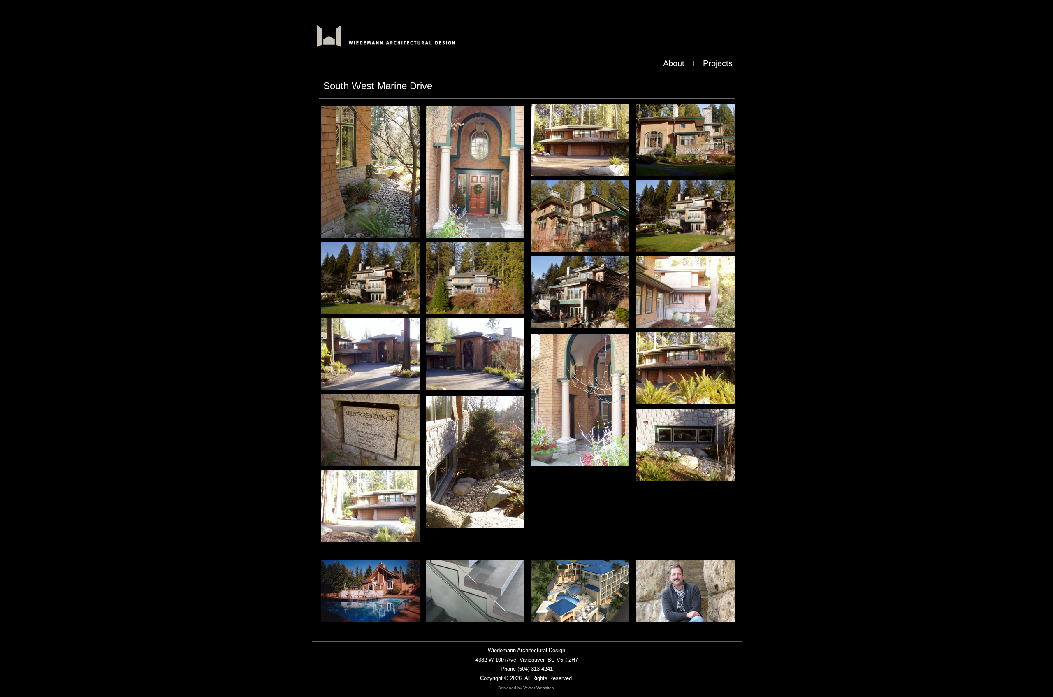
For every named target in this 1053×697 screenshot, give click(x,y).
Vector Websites (538, 687)
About (673, 63)
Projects (718, 63)
